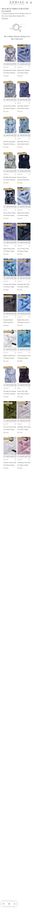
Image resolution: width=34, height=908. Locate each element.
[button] (4, 904)
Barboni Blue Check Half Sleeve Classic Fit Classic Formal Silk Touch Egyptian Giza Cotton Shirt (23, 321)
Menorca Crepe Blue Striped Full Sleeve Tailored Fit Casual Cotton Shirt (9, 143)
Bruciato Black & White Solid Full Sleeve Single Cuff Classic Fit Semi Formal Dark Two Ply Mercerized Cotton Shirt (9, 321)
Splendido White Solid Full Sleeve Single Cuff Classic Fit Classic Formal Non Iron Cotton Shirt (24, 428)
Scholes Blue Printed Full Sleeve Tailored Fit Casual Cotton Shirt (9, 107)
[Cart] (9, 904)
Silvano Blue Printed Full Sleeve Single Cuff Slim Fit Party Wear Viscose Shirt (9, 214)
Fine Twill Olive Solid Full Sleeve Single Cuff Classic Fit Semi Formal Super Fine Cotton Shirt (9, 428)
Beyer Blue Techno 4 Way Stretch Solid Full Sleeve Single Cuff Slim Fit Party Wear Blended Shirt (24, 143)
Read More (5, 18)
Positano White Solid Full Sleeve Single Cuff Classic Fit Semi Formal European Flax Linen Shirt (9, 464)
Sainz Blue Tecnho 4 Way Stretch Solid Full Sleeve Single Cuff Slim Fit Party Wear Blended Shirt (24, 107)
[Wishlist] (27, 3)
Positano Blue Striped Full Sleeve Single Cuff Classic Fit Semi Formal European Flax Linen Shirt (9, 285)
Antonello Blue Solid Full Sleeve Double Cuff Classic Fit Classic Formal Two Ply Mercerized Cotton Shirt (24, 285)
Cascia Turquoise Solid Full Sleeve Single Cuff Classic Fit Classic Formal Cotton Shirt (24, 357)
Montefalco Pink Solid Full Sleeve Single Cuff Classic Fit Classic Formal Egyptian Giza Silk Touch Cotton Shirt (24, 464)
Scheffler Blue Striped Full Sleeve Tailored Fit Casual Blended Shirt (9, 178)
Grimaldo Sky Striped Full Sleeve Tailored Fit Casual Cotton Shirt (9, 392)
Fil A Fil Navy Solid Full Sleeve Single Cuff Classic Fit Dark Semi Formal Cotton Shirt (23, 250)
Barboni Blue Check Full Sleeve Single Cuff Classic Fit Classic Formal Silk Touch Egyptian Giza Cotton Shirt (10, 250)
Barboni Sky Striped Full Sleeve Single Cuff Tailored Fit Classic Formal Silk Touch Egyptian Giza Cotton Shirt (23, 214)
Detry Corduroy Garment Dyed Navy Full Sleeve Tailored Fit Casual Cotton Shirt (23, 178)
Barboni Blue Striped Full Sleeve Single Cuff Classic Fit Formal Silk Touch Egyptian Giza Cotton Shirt (23, 71)
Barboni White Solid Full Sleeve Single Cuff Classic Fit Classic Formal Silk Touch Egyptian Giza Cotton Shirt (10, 357)
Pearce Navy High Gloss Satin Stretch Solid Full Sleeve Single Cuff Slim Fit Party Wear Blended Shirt (23, 392)
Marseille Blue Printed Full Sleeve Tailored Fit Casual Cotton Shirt (9, 71)
